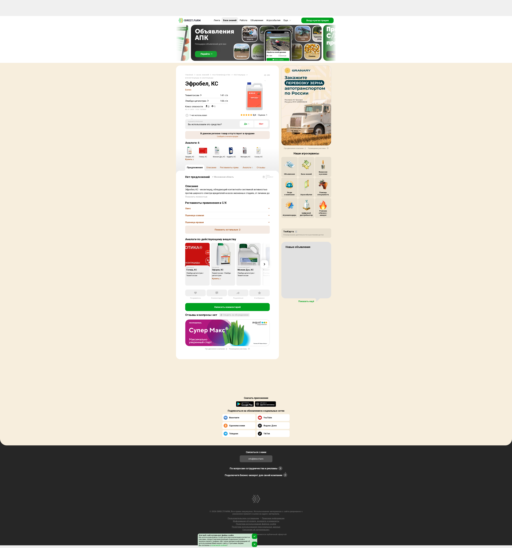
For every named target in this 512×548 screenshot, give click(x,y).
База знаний (230, 20)
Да (246, 123)
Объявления (256, 20)
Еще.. (286, 20)
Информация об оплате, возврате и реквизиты (256, 521)
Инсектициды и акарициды (199, 78)
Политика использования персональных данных (256, 527)
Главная (189, 75)
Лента (217, 20)
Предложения (195, 167)
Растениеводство (221, 75)
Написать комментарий (227, 307)
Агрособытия (273, 20)
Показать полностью (196, 196)
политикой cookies (219, 545)
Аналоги (248, 167)
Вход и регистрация (317, 20)
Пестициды (239, 75)
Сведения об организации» (256, 530)
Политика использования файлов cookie (256, 524)
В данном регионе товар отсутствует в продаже (227, 134)
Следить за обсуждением (236, 315)
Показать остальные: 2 (227, 229)
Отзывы (261, 167)
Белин (188, 89)
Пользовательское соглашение (243, 518)
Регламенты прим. (229, 167)
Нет (261, 123)
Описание (211, 167)
